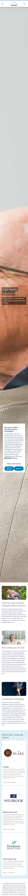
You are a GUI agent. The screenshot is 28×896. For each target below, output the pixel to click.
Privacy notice (14, 458)
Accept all (18, 468)
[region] (14, 448)
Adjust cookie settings (14, 463)
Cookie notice (7, 458)
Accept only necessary (9, 468)
